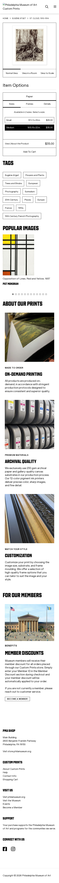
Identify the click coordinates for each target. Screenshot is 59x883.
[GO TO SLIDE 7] (31, 294)
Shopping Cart (10, 779)
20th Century (11, 200)
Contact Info (9, 776)
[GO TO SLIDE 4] (22, 294)
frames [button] (29, 104)
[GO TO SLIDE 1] (13, 294)
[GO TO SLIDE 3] (19, 294)
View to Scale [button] (47, 73)
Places (27, 200)
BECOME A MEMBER (17, 699)
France (8, 208)
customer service (30, 691)
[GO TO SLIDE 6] (28, 294)
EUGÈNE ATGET (19, 18)
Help (5, 772)
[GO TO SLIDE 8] (34, 294)
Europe (41, 200)
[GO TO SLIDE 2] (16, 294)
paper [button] (29, 96)
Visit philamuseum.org (14, 797)
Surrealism (30, 191)
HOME (5, 18)
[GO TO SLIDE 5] (25, 294)
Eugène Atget (12, 175)
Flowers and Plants (34, 175)
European (33, 183)
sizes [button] (11, 104)
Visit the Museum (12, 800)
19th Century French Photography (22, 216)
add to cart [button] (29, 152)
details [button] (47, 104)
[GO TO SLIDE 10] (40, 294)
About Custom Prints (14, 769)
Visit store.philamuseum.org (17, 751)
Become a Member (12, 807)
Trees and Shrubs (13, 183)
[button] (29, 120)
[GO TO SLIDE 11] (43, 294)
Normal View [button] (12, 73)
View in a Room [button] (29, 73)
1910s (20, 208)
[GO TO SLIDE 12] (46, 294)
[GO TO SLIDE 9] (37, 294)
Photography (11, 191)
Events (6, 804)
